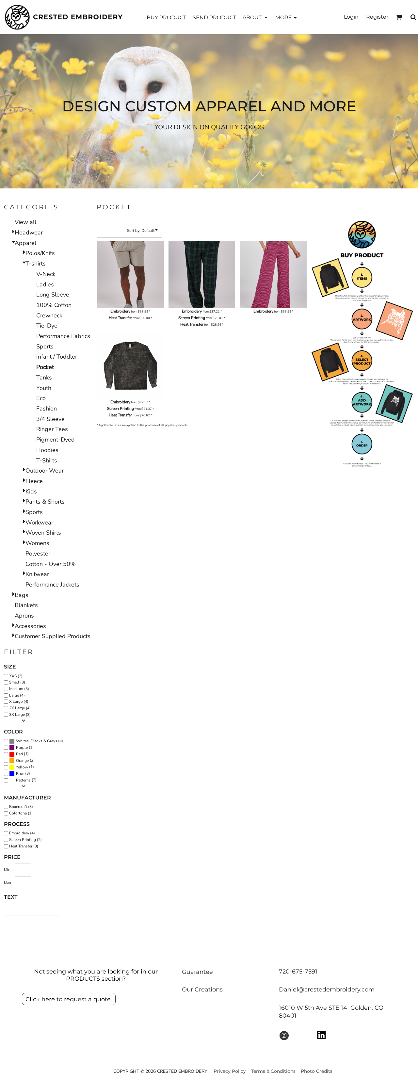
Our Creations (202, 989)
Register (377, 17)
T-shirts (35, 263)
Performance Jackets (52, 584)
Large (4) (17, 695)
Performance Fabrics (63, 336)
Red (19, 754)
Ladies (45, 284)
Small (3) (17, 682)
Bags (21, 595)
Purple (22, 747)
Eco (41, 398)
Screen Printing (191, 317)
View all (25, 222)
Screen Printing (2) (25, 839)
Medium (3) (19, 688)
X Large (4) (18, 701)
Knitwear (37, 574)
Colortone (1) (21, 813)
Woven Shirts (43, 533)
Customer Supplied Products (52, 636)
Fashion (46, 408)
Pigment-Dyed (55, 439)
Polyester (37, 553)
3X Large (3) (20, 714)
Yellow (22, 767)
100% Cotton (54, 305)
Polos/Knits (40, 253)
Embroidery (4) (22, 833)
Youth (43, 388)
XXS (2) (16, 676)
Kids (31, 491)
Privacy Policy (230, 1071)
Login (351, 17)
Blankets (26, 605)
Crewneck (49, 315)
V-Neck (46, 274)
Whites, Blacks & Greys (36, 741)
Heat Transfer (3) (23, 846)
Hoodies (47, 450)
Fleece (34, 481)
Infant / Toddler (56, 357)
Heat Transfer (120, 317)
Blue (20, 773)
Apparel (25, 243)
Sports (45, 346)
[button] (255, 17)
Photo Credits (316, 1071)
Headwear (29, 232)
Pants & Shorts (45, 502)
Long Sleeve (52, 294)
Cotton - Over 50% (50, 564)
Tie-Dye (46, 326)
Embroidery (120, 311)
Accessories (30, 626)
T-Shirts (46, 460)
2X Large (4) (20, 708)
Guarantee (197, 971)
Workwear (39, 522)
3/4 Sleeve (50, 419)
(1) (25, 747)
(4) (39, 741)
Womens (37, 543)
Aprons (24, 616)
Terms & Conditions (273, 1071)
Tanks (44, 377)
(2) (25, 760)
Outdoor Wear (44, 471)
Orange (22, 760)
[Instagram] (284, 1035)
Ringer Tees (52, 429)
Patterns (23, 780)
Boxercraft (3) (21, 806)
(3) (23, 773)
